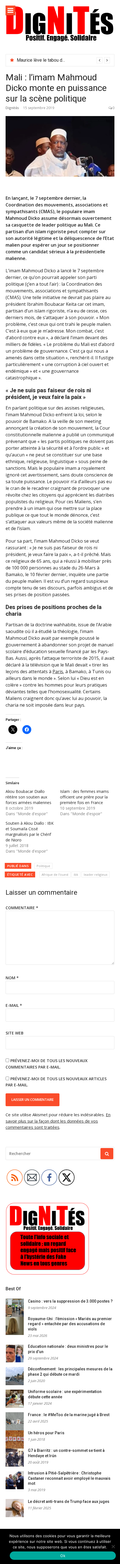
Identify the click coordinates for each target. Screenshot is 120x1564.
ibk (76, 874)
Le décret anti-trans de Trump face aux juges (68, 1501)
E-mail (14, 1005)
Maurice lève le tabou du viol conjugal (53, 60)
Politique (43, 866)
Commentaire (22, 907)
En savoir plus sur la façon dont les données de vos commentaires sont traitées (58, 1121)
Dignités (12, 107)
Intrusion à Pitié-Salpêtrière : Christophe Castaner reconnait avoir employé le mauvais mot (69, 1478)
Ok (62, 1555)
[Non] (113, 1546)
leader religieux (95, 874)
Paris (57, 671)
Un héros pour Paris (46, 1433)
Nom (12, 977)
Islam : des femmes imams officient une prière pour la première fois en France (84, 797)
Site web (14, 1033)
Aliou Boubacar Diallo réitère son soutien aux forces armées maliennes (28, 797)
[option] (63, 60)
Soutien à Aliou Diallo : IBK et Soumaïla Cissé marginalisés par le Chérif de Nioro (30, 832)
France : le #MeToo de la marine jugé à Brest (68, 1415)
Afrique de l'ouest (55, 874)
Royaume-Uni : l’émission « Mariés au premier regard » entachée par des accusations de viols (70, 1324)
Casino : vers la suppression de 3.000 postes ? (70, 1301)
